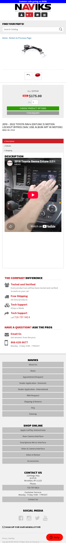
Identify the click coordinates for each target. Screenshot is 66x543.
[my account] (21, 14)
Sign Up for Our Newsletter (23, 527)
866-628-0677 (19, 342)
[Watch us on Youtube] (43, 518)
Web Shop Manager (46, 542)
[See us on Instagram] (27, 518)
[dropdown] (44, 14)
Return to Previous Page (20, 38)
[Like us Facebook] (19, 518)
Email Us (16, 334)
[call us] (37, 14)
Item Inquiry (33, 113)
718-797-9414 (22, 317)
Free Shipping (19, 296)
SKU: (4, 130)
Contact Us (33, 499)
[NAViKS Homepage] (33, 8)
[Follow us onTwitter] (35, 518)
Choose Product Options (33, 108)
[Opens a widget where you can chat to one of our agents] (54, 537)
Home (5, 38)
